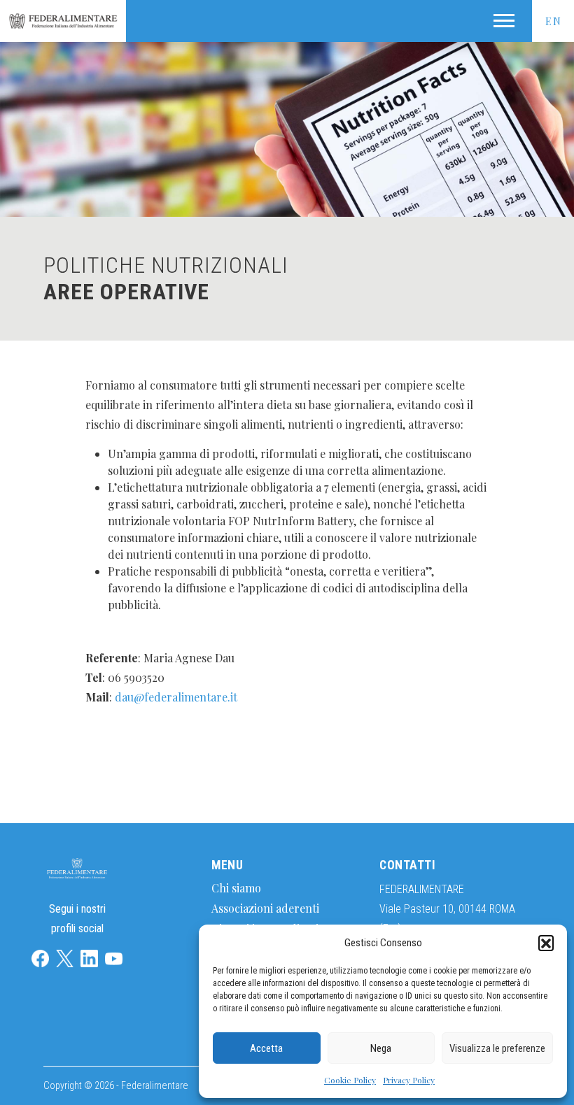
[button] (546, 943)
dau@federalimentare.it (176, 697)
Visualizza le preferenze (497, 1048)
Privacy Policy (409, 1079)
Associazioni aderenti (265, 908)
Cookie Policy (350, 1079)
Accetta (266, 1048)
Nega (380, 1048)
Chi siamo (236, 888)
